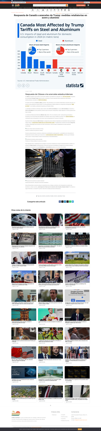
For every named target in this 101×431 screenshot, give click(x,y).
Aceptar (79, 429)
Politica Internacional (19, 12)
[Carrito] (88, 5)
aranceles (48, 195)
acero (41, 195)
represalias (60, 195)
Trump (63, 195)
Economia (13, 12)
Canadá (51, 195)
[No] (99, 429)
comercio (55, 195)
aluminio (44, 195)
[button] (60, 202)
